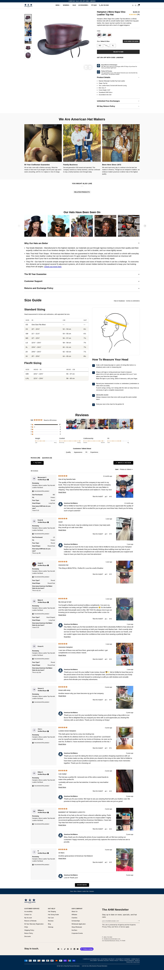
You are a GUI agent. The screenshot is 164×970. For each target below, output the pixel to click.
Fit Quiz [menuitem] (94, 5)
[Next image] (89, 67)
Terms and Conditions (133, 962)
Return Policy (28, 933)
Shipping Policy (29, 930)
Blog (49, 924)
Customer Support (33, 281)
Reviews (50, 921)
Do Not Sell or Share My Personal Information (68, 966)
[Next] (144, 225)
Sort (117, 469)
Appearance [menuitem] (78, 452)
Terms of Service (119, 927)
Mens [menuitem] (57, 5)
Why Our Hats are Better (36, 243)
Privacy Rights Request (126, 960)
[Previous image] (86, 67)
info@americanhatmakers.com (112, 939)
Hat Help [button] (51, 908)
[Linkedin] (74, 949)
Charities (74, 918)
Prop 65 (137, 960)
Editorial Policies (103, 960)
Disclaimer (93, 960)
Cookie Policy (135, 959)
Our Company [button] (77, 908)
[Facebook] (58, 949)
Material (79, 891)
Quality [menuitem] (68, 452)
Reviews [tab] (35, 458)
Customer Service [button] (31, 908)
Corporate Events (77, 933)
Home (71, 891)
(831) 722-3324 (108, 937)
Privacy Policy (106, 927)
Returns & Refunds (30, 921)
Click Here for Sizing (131, 41)
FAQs (26, 927)
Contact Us (28, 914)
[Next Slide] (132, 424)
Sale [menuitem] (74, 5)
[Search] (135, 5)
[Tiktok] (64, 949)
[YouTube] (77, 949)
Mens (75, 891)
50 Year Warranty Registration (33, 924)
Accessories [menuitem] (83, 5)
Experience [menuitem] (94, 452)
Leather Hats (85, 891)
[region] (99, 424)
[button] (118, 52)
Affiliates (74, 914)
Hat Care (51, 918)
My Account (28, 918)
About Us (74, 911)
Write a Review (125, 463)
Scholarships (76, 921)
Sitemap (50, 927)
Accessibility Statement (123, 959)
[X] (61, 949)
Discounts (27, 936)
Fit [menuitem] (86, 452)
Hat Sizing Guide (53, 914)
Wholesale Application (79, 924)
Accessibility (28, 911)
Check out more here (52, 267)
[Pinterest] (68, 949)
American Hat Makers (90, 959)
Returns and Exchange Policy (38, 288)
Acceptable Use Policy (108, 959)
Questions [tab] (47, 458)
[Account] (133, 5)
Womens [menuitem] (66, 5)
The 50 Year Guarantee (35, 274)
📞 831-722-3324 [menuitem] (104, 5)
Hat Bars (74, 930)
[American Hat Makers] (28, 5)
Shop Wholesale (77, 927)
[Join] (138, 920)
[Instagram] (71, 949)
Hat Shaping (52, 911)
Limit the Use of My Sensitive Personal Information (94, 966)
